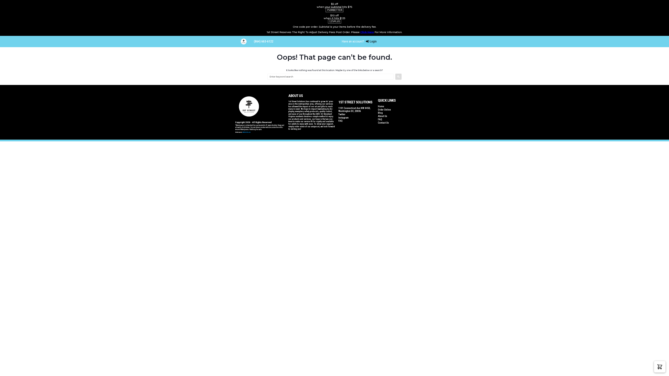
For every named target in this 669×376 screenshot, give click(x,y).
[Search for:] (330, 77)
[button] (660, 367)
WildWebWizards (246, 132)
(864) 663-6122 (263, 41)
